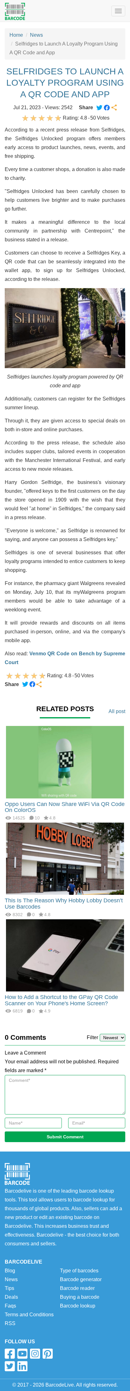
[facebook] (10, 1354)
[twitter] (10, 1366)
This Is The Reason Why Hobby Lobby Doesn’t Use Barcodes (64, 903)
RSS (10, 1323)
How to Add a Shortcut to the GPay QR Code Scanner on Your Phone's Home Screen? (61, 1000)
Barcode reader (77, 1288)
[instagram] (35, 1354)
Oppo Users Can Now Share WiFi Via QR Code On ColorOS (65, 807)
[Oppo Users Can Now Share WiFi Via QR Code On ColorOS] (65, 761)
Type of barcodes (79, 1270)
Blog (10, 1270)
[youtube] (22, 1354)
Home (16, 35)
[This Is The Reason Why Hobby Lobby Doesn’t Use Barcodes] (65, 858)
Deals (11, 1297)
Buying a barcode (79, 1297)
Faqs (10, 1305)
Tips (9, 1288)
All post (117, 711)
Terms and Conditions (29, 1314)
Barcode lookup (77, 1305)
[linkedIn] (22, 1366)
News (36, 35)
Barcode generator (81, 1279)
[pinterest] (48, 1354)
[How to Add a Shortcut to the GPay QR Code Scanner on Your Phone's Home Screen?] (65, 955)
